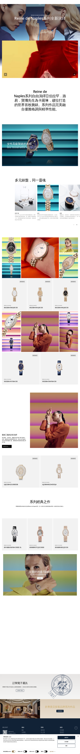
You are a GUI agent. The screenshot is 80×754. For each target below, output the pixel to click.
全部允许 (66, 737)
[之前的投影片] (73, 224)
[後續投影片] (76, 224)
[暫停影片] (5, 74)
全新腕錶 (24, 732)
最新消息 (43, 730)
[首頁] (40, 3)
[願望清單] (62, 3)
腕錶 (23, 730)
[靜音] (74, 74)
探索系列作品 (5, 446)
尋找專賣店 (73, 3)
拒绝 (66, 745)
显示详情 (52, 751)
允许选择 (66, 741)
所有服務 (62, 730)
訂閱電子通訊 (20, 690)
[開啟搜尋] (68, 3)
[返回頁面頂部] (76, 727)
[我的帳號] (65, 3)
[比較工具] (59, 3)
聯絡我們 (62, 732)
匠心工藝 (43, 732)
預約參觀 (40, 578)
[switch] (25, 751)
